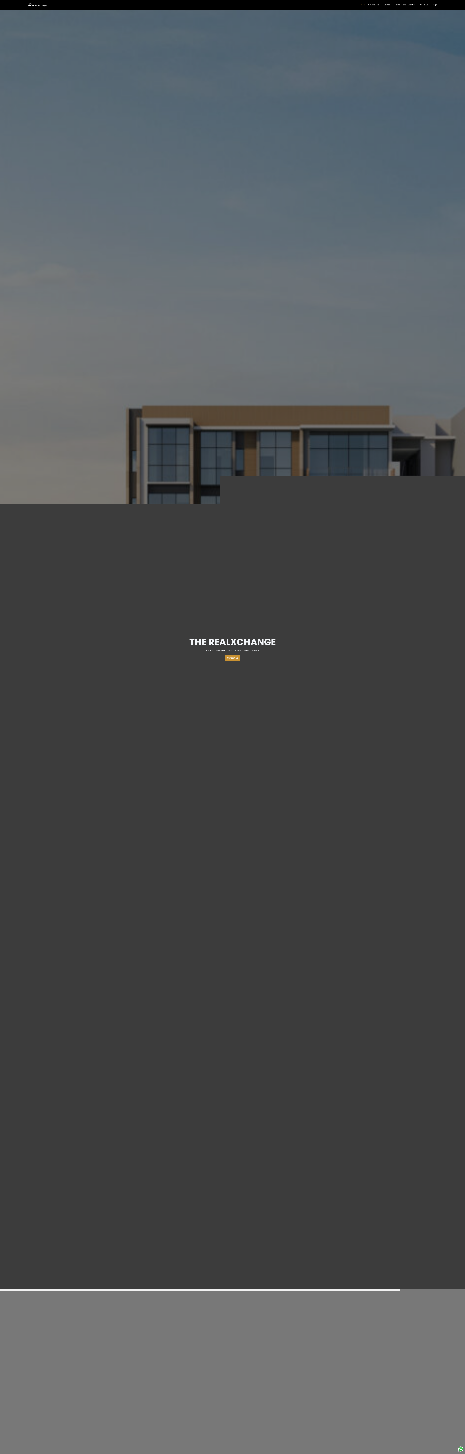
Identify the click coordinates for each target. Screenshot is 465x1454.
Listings (387, 5)
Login (435, 5)
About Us (424, 5)
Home (363, 5)
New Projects (373, 5)
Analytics (411, 5)
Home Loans (400, 5)
